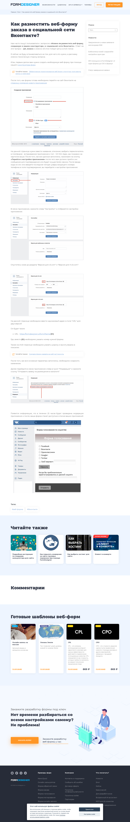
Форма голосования (46, 794)
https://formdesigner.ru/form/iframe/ (35, 334)
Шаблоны (61, 5)
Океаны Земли (46, 642)
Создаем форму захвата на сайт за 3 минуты (46, 354)
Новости (99, 778)
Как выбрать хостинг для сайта (78, 555)
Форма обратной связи (47, 786)
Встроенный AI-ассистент (106, 797)
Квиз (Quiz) (42, 778)
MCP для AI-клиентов (105, 801)
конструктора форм (26, 65)
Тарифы (88, 5)
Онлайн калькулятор (46, 782)
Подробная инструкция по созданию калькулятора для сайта (23, 556)
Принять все (89, 809)
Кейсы (98, 786)
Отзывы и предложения (106, 805)
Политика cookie (72, 795)
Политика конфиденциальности (74, 791)
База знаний (101, 790)
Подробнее (17, 669)
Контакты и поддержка (74, 778)
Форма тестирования (46, 797)
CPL (69, 642)
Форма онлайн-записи (47, 801)
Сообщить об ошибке (74, 782)
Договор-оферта (72, 786)
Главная (13, 12)
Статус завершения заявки (99, 70)
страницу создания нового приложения (29, 83)
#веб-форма (17, 509)
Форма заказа (43, 790)
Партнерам (69, 799)
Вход (99, 5)
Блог (19, 12)
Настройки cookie (89, 814)
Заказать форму (24, 740)
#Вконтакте (32, 509)
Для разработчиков (104, 794)
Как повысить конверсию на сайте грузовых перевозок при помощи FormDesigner (51, 557)
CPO (97, 642)
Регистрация (114, 5)
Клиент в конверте (103, 554)
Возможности (48, 5)
